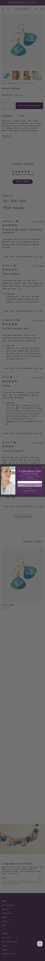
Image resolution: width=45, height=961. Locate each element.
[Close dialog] (43, 467)
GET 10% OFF (30, 485)
